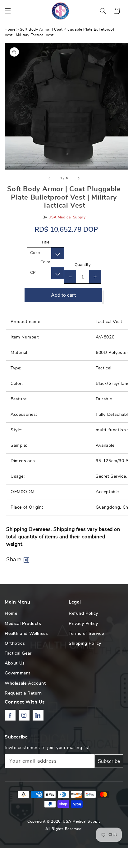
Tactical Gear (18, 653)
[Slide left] (50, 178)
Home (10, 29)
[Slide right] (78, 178)
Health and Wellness (26, 633)
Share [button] (13, 559)
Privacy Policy (83, 624)
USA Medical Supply (82, 821)
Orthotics (15, 643)
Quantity (83, 265)
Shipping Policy (85, 643)
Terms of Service (86, 633)
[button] (8, 11)
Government (17, 673)
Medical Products (23, 624)
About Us (15, 663)
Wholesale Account (25, 683)
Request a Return (23, 693)
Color (45, 262)
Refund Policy (83, 613)
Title (45, 242)
